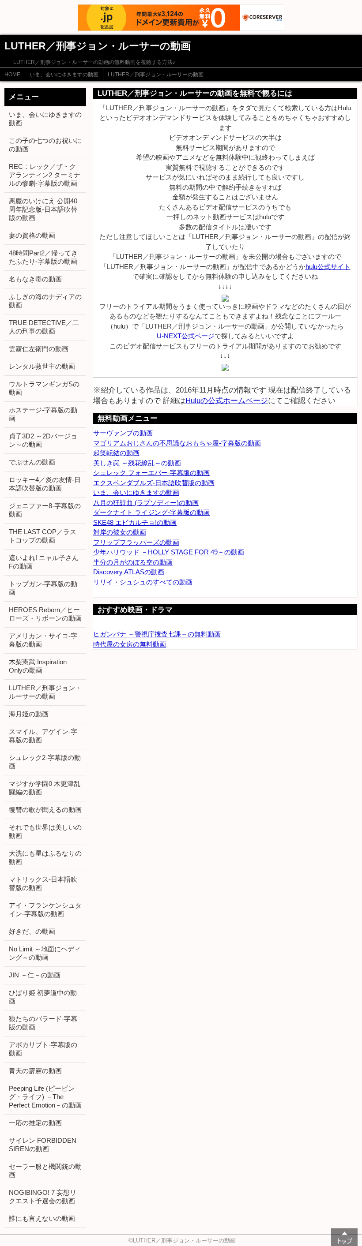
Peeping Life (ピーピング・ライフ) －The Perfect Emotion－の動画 (45, 1097)
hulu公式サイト (328, 266)
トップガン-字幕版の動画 (43, 588)
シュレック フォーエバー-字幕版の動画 (151, 472)
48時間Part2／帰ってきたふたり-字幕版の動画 (43, 257)
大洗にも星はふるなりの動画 (45, 857)
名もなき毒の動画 (35, 279)
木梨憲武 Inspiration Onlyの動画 (38, 666)
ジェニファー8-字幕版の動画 (45, 510)
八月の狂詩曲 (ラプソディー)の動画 (146, 502)
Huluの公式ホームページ (226, 400)
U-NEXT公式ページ (186, 336)
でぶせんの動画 (32, 462)
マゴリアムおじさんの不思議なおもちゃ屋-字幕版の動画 (177, 443)
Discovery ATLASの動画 (128, 572)
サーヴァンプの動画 (123, 433)
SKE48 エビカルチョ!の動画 (135, 522)
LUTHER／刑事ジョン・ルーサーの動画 (156, 74)
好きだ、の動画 (32, 931)
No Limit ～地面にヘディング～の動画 (45, 953)
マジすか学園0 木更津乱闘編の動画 (44, 788)
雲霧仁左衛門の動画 (38, 348)
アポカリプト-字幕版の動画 (43, 1049)
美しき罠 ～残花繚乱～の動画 (137, 463)
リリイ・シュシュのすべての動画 (142, 582)
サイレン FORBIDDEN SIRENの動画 (42, 1144)
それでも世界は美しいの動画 (45, 831)
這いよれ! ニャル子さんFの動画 (44, 562)
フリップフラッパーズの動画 (136, 542)
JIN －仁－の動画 (34, 975)
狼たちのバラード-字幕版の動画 (43, 1023)
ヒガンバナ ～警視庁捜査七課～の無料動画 (157, 634)
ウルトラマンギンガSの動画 (44, 388)
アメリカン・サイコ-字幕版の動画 (43, 640)
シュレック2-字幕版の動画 (45, 762)
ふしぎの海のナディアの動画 (45, 301)
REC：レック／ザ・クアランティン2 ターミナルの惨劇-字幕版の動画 (44, 175)
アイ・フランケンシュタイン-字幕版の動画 (45, 909)
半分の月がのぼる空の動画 (133, 562)
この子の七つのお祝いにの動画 (45, 145)
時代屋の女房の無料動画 (129, 644)
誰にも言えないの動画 (42, 1218)
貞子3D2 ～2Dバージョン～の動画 (43, 440)
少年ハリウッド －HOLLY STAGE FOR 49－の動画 (168, 552)
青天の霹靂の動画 (35, 1070)
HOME (12, 74)
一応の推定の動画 (35, 1122)
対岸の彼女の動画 (119, 532)
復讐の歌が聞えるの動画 (45, 809)
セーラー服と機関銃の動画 (45, 1171)
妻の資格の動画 (32, 235)
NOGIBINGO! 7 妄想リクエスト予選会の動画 (42, 1197)
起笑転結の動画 (116, 452)
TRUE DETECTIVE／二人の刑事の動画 (44, 327)
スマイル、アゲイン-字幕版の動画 (43, 736)
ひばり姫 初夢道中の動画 (43, 997)
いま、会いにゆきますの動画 (64, 74)
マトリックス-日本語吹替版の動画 (43, 883)
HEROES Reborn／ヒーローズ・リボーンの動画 (45, 614)
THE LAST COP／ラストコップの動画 (42, 536)
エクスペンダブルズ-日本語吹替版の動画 (154, 482)
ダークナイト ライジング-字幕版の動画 (151, 512)
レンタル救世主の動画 (42, 366)
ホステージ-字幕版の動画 (43, 414)
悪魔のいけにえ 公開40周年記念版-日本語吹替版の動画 (43, 209)
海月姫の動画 (29, 714)
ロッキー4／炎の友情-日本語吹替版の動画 (45, 484)
